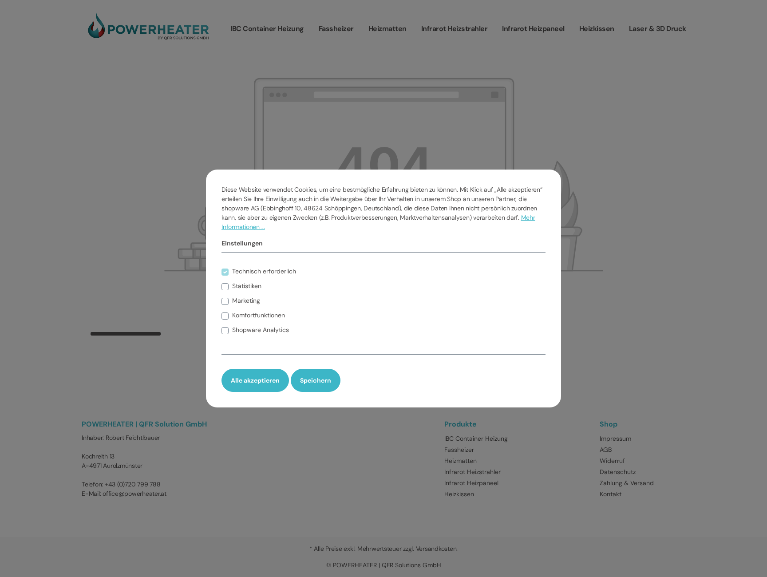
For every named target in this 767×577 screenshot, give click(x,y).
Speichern (315, 380)
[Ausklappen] (541, 270)
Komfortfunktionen (258, 315)
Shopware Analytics (260, 330)
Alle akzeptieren (255, 380)
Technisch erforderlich (264, 271)
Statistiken (246, 286)
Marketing (246, 300)
